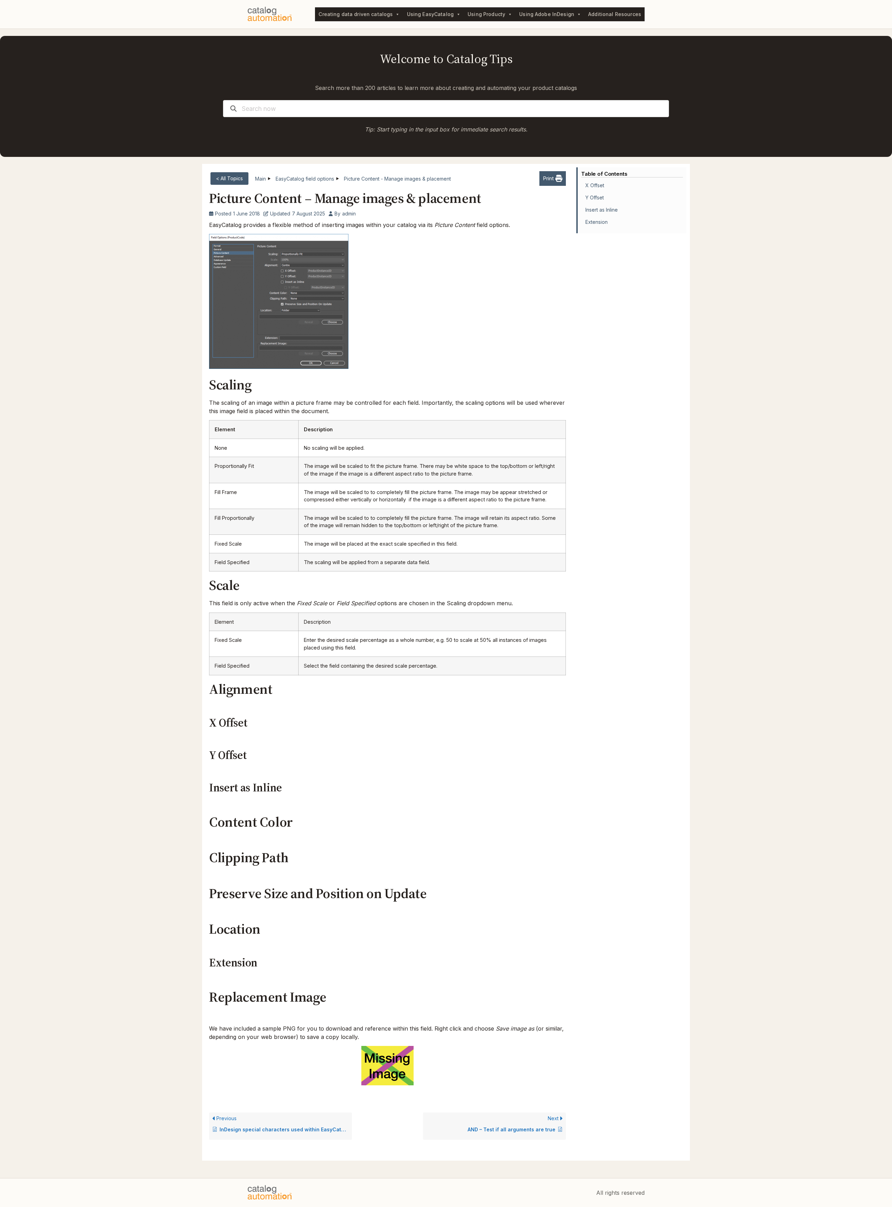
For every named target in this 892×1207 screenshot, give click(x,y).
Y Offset (594, 197)
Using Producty (486, 14)
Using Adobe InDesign (546, 14)
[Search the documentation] (233, 108)
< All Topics (229, 178)
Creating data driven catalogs (355, 14)
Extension (596, 222)
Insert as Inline (601, 210)
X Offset (594, 185)
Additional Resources (614, 14)
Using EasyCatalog (430, 14)
